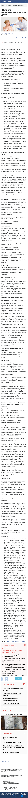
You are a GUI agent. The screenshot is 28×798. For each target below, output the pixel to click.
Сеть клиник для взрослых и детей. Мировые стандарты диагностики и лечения (14, 659)
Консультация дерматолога (9, 647)
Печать (18, 678)
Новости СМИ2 (5, 761)
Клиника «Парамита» (8, 673)
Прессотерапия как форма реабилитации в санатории (11, 699)
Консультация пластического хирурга (12, 650)
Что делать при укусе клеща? (11, 752)
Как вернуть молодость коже (11, 703)
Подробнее (16, 795)
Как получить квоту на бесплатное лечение (13, 689)
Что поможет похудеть (9, 707)
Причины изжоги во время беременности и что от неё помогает (13, 738)
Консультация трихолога (8, 652)
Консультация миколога (8, 649)
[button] (3, 723)
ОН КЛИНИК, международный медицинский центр (10, 655)
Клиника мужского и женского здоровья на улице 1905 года (13, 665)
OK (22, 795)
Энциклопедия (7, 1)
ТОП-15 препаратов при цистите (12, 742)
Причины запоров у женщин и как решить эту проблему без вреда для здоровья (13, 747)
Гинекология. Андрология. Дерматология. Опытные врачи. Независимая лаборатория (14, 668)
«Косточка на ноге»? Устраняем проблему (12, 694)
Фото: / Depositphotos (7, 33)
